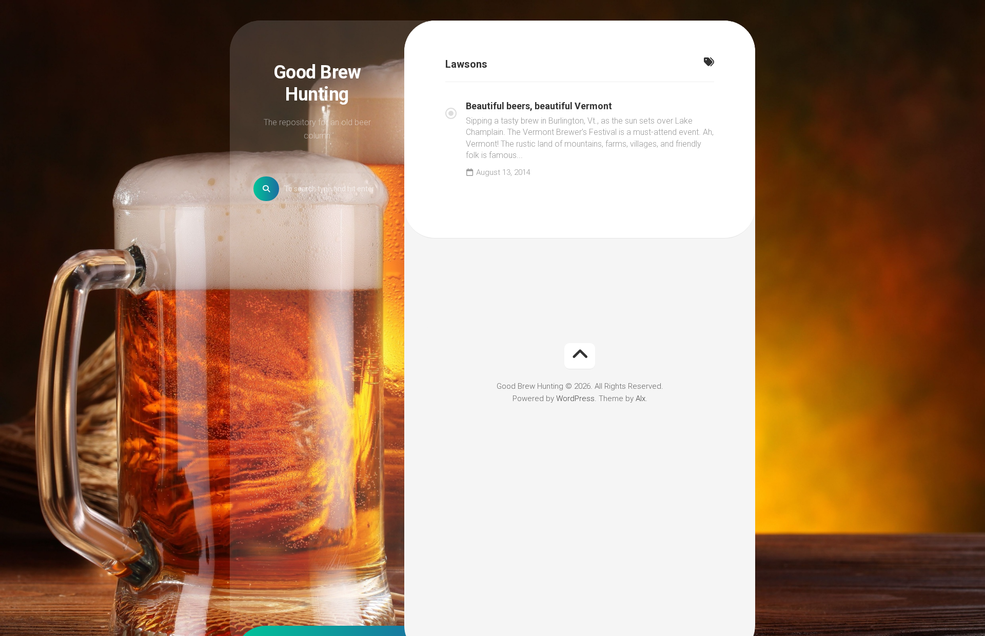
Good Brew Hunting (317, 83)
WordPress (575, 398)
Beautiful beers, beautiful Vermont (539, 106)
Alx (640, 398)
